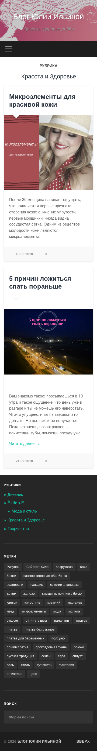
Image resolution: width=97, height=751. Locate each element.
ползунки (58, 638)
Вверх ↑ (85, 741)
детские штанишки (64, 585)
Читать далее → (24, 443)
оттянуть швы (36, 620)
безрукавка (64, 567)
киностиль (32, 602)
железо (29, 594)
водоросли (15, 585)
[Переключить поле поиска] (89, 49)
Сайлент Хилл (37, 567)
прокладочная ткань (51, 647)
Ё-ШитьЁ (16, 502)
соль (10, 665)
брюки (11, 576)
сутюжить (44, 665)
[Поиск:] (48, 717)
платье (12, 629)
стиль (25, 665)
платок (81, 620)
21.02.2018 (24, 461)
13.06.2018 (24, 254)
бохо (83, 567)
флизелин (14, 674)
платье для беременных (25, 638)
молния (74, 611)
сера (61, 656)
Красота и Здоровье (26, 520)
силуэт (77, 656)
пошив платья (17, 647)
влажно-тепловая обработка (45, 576)
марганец (75, 602)
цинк (33, 674)
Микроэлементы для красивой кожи (42, 100)
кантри (12, 602)
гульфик (36, 585)
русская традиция (20, 656)
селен (46, 656)
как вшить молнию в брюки (62, 594)
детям (11, 594)
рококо (79, 647)
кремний (53, 602)
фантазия (66, 665)
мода (57, 611)
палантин (61, 620)
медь (10, 611)
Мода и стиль (24, 511)
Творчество (18, 528)
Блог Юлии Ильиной (48, 16)
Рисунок (13, 567)
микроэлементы (34, 611)
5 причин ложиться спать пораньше (40, 282)
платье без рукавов (39, 629)
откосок (12, 620)
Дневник (15, 494)
